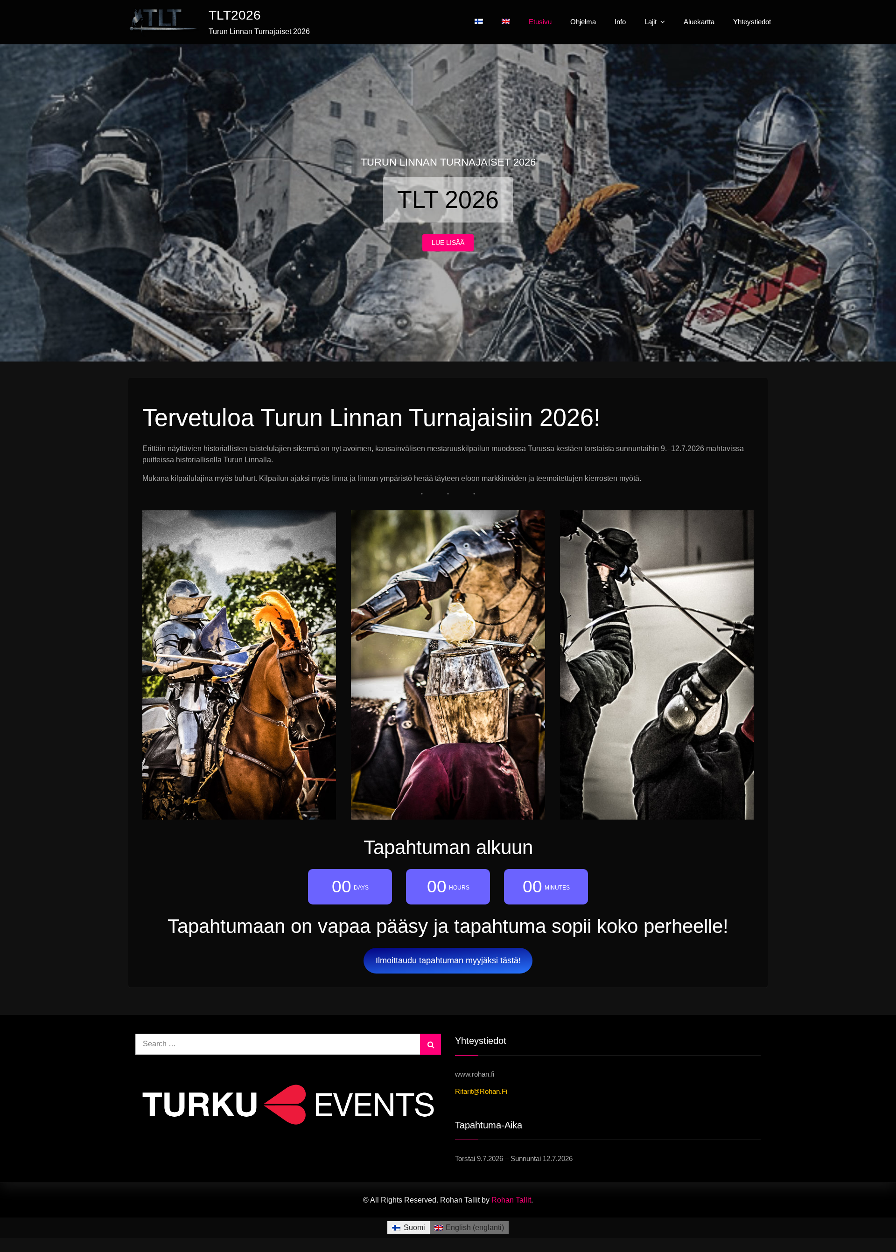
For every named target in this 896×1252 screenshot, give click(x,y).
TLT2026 (235, 15)
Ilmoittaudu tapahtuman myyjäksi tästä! (448, 960)
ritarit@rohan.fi (481, 1091)
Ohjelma (583, 22)
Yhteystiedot (752, 22)
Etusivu (540, 22)
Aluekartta (699, 22)
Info (620, 22)
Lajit (650, 22)
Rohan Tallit (511, 1200)
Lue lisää (448, 242)
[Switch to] (478, 21)
